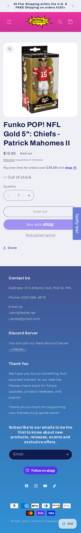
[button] (9, 22)
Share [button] (12, 248)
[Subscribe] (67, 454)
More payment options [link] (41, 235)
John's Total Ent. (33, 521)
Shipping (8, 160)
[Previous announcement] (8, 6)
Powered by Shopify (57, 521)
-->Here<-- (18, 349)
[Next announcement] (73, 6)
